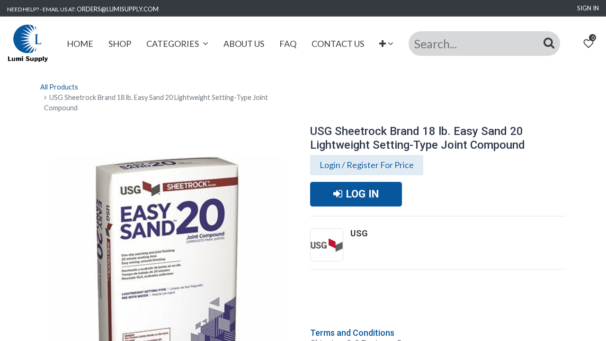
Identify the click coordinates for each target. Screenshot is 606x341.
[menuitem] (80, 43)
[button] (386, 43)
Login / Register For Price (367, 165)
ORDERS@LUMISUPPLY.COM (118, 9)
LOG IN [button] (362, 194)
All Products (59, 87)
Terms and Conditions (352, 333)
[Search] (549, 43)
